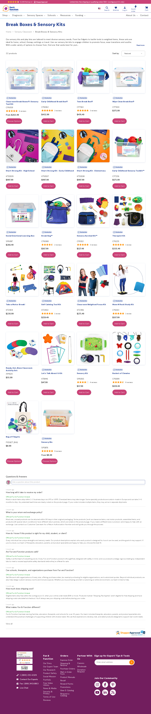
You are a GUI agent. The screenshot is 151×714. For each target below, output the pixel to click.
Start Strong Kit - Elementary (91, 171)
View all (9, 624)
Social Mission (49, 676)
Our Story (47, 663)
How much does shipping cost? (20, 589)
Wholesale (81, 666)
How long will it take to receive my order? (24, 492)
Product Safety (50, 673)
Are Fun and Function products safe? (22, 552)
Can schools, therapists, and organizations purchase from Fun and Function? (40, 570)
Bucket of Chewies (121, 373)
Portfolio (47, 680)
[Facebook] (105, 685)
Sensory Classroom (23, 32)
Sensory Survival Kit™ (87, 236)
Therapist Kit (118, 236)
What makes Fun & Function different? (23, 607)
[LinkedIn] (105, 692)
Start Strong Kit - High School (20, 171)
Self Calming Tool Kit (51, 304)
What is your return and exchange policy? (24, 512)
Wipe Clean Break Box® (123, 102)
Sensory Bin (46, 442)
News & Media (49, 688)
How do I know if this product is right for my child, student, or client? (36, 533)
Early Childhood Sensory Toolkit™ (128, 171)
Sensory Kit (82, 373)
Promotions (65, 687)
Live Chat (24, 688)
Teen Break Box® (85, 102)
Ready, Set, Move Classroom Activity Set (19, 369)
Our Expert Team (50, 666)
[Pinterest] (113, 685)
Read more (140, 45)
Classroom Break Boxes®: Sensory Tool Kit (22, 103)
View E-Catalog (67, 690)
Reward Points (66, 684)
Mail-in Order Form (66, 673)
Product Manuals (67, 677)
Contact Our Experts (29, 679)
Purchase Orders (67, 669)
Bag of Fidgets (13, 437)
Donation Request (81, 671)
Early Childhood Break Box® (54, 102)
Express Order (66, 660)
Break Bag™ (47, 236)
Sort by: (115, 53)
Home (8, 32)
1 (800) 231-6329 (28, 675)
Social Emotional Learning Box (20, 236)
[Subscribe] (131, 662)
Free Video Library (48, 684)
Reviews (47, 700)
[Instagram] (97, 685)
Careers (80, 663)
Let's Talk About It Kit (51, 373)
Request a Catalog (64, 695)
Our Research (49, 670)
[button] (6, 15)
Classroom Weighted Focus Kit (91, 304)
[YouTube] (97, 692)
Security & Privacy (48, 692)
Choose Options (14, 121)
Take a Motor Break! (15, 304)
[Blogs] (113, 692)
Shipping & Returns (65, 664)
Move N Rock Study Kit (123, 304)
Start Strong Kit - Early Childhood (57, 171)
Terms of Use (49, 697)
